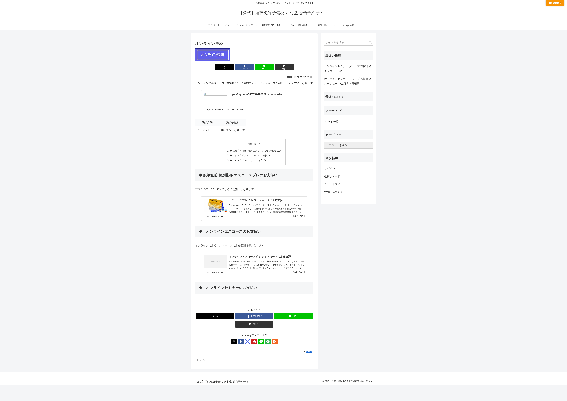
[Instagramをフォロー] (247, 341)
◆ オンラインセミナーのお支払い (249, 160)
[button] (284, 67)
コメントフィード (335, 184)
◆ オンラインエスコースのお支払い (250, 155)
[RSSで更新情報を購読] (275, 341)
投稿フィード (332, 176)
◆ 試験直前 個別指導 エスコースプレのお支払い (255, 150)
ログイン (329, 168)
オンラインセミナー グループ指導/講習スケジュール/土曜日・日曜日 (347, 81)
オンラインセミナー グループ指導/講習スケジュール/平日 (347, 69)
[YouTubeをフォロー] (254, 341)
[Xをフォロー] (234, 341)
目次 (250, 144)
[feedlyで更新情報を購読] (268, 341)
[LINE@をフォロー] (261, 341)
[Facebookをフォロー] (241, 341)
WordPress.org (333, 192)
